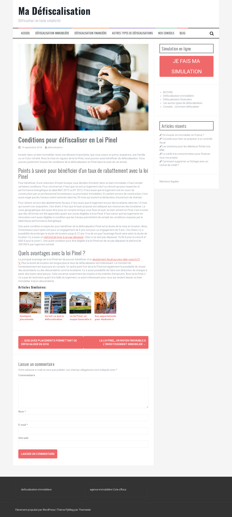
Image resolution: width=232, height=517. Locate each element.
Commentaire (26, 375)
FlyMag (70, 509)
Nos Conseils (166, 33)
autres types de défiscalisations (132, 33)
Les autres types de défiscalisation (182, 103)
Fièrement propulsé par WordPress (35, 509)
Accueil (25, 33)
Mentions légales (169, 181)
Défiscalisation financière (90, 33)
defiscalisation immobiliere (36, 489)
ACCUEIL (168, 92)
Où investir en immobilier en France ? (183, 135)
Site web (23, 438)
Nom (22, 411)
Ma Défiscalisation (54, 11)
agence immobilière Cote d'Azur (108, 489)
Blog (182, 33)
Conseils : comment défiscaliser (181, 106)
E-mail (23, 424)
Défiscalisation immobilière (52, 33)
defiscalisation (55, 147)
